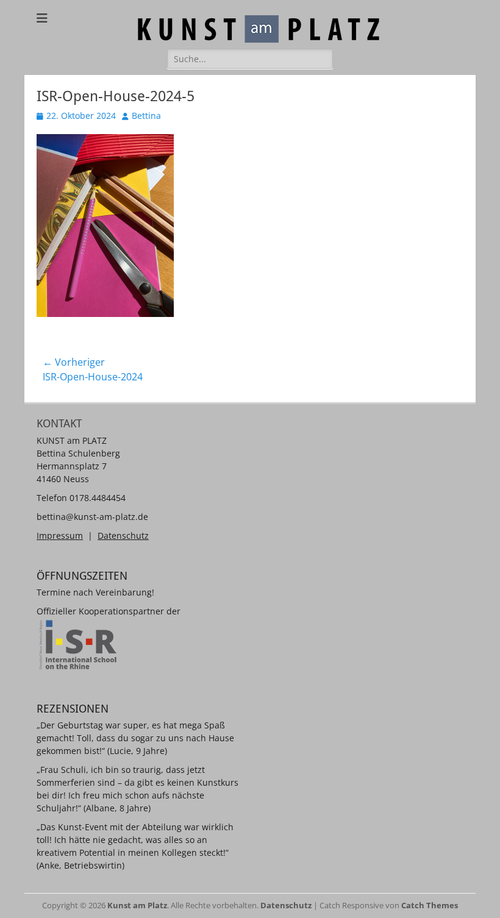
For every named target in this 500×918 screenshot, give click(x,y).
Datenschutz (123, 535)
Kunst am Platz (137, 905)
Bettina (146, 115)
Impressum (60, 535)
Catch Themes (429, 905)
